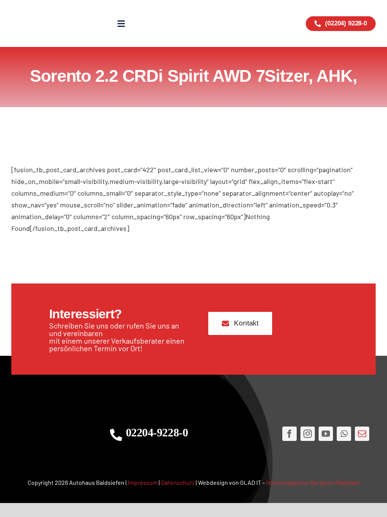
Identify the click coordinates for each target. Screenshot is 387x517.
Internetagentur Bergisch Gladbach (313, 482)
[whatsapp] (344, 434)
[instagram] (307, 434)
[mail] (362, 434)
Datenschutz (178, 482)
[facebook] (289, 434)
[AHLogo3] (51, 434)
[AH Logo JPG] (41, 23)
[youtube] (326, 434)
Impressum (143, 482)
